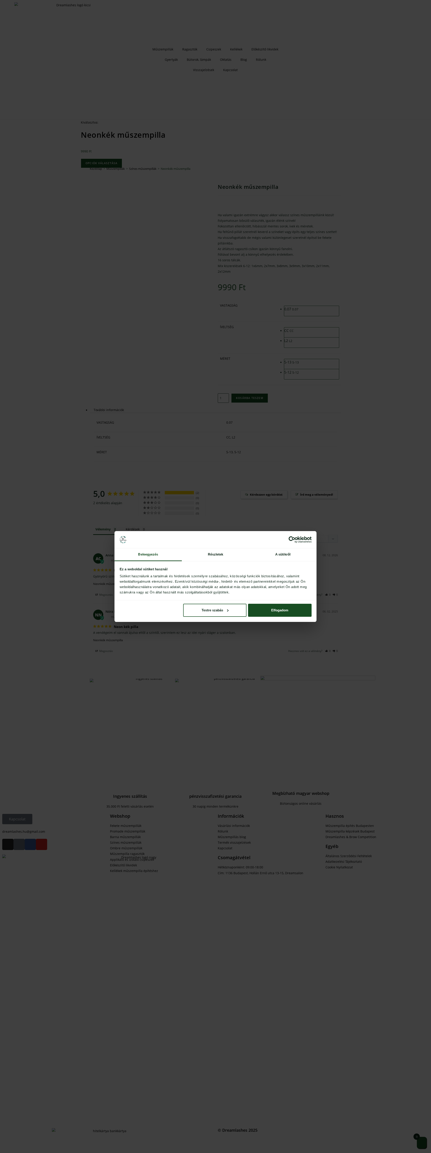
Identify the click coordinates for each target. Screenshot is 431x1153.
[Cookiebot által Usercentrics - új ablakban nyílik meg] (292, 539)
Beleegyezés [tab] (148, 554)
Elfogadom (279, 610)
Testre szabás (212, 610)
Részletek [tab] (215, 554)
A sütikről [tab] (282, 554)
